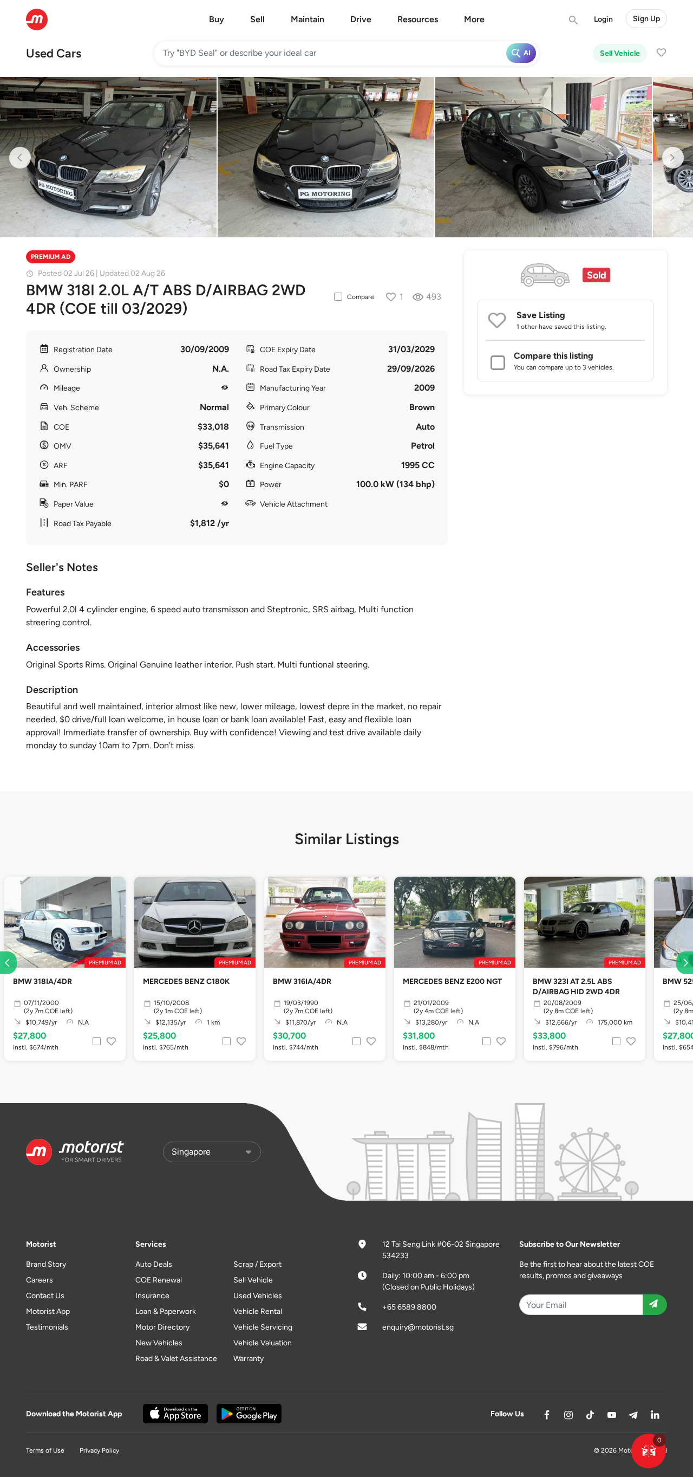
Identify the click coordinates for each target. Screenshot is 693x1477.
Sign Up (646, 18)
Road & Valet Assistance (176, 1358)
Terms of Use (45, 1450)
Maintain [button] (307, 19)
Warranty (248, 1358)
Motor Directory (162, 1327)
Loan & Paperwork (165, 1311)
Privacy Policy (99, 1450)
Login (603, 19)
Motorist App (48, 1311)
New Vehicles (158, 1343)
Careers (39, 1280)
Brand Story (46, 1264)
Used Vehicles (257, 1295)
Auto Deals (153, 1264)
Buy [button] (216, 19)
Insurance (152, 1295)
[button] (648, 1451)
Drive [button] (360, 19)
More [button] (474, 19)
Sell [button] (257, 19)
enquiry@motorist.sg (418, 1327)
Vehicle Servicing (262, 1327)
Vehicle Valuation (262, 1343)
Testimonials (47, 1327)
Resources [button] (417, 19)
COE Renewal (158, 1280)
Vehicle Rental (257, 1311)
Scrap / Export (257, 1264)
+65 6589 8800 (409, 1307)
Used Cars (53, 53)
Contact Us (45, 1295)
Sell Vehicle (620, 53)
